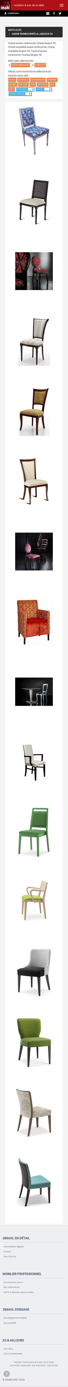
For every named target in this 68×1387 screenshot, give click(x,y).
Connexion (13, 13)
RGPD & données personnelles (18, 1292)
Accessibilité (9, 1323)
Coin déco (8, 1348)
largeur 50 (40, 65)
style (33, 84)
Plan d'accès (9, 1256)
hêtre (11, 89)
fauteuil (12, 84)
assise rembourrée (20, 65)
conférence (23, 80)
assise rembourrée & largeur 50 (32, 33)
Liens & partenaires (12, 1353)
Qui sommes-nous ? (13, 1282)
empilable (51, 80)
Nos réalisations (11, 1287)
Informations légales (13, 1246)
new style (23, 84)
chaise (12, 80)
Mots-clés (14, 30)
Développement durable (15, 1318)
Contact (7, 1251)
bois (52, 84)
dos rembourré (38, 80)
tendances (42, 84)
